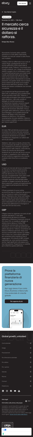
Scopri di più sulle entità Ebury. (18, 414)
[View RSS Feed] (23, 255)
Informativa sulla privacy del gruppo (12, 403)
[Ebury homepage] (5, 3)
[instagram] (7, 391)
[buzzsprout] (19, 391)
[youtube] (15, 391)
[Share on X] (13, 255)
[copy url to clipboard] (29, 255)
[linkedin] (3, 391)
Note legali (5, 399)
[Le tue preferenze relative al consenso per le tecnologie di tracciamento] (3, 434)
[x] (11, 391)
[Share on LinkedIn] (18, 255)
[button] (29, 3)
